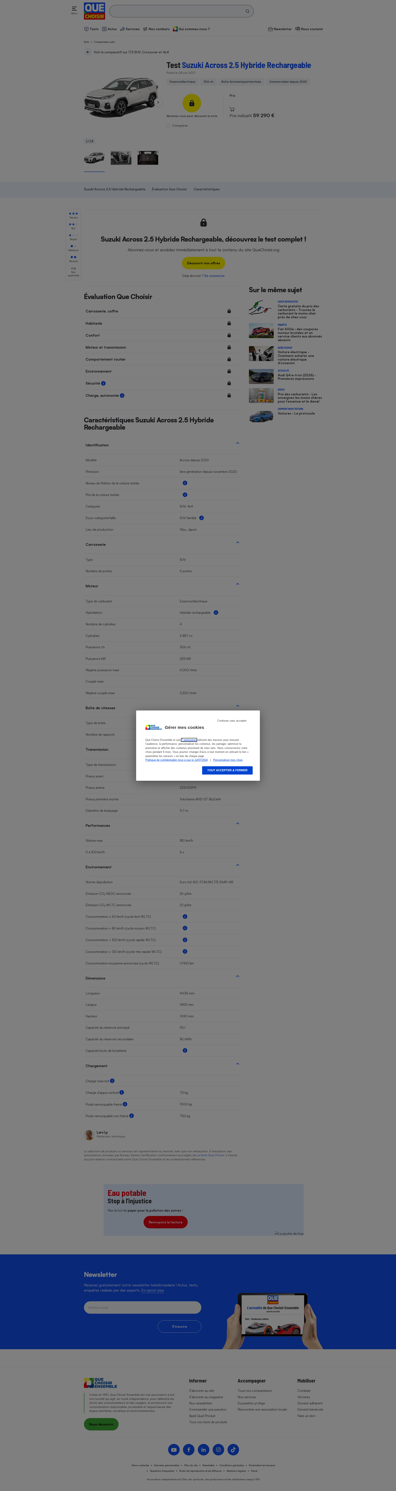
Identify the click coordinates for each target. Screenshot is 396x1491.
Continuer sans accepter (231, 720)
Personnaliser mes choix (228, 760)
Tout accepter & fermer (227, 770)
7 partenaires (189, 739)
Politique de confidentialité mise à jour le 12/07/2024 (176, 760)
